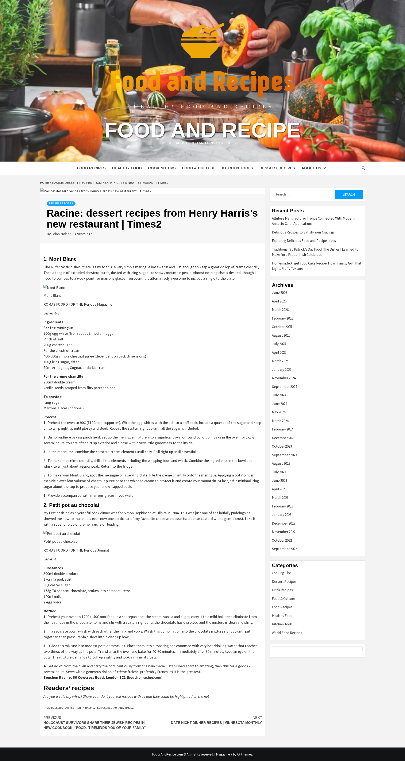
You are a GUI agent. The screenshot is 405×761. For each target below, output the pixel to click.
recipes (101, 708)
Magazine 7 (224, 754)
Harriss (69, 708)
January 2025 (282, 369)
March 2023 (280, 497)
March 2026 (280, 309)
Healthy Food (127, 168)
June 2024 (279, 403)
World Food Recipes (287, 632)
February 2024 (282, 429)
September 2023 (284, 455)
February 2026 (282, 318)
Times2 (129, 708)
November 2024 (284, 378)
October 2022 (282, 540)
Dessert (56, 708)
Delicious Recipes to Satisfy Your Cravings (303, 232)
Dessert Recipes (277, 168)
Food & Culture (199, 168)
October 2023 (282, 446)
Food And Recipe (202, 130)
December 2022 (283, 523)
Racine (89, 708)
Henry (80, 708)
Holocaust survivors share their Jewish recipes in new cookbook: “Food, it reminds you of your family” (94, 723)
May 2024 (278, 412)
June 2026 (279, 292)
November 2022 (284, 531)
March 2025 (280, 361)
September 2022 (284, 548)
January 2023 (282, 514)
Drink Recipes (282, 590)
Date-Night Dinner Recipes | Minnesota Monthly (216, 720)
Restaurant (115, 708)
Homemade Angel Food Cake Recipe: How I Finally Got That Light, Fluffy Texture (316, 266)
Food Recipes (91, 168)
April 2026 (279, 301)
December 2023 (283, 438)
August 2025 (281, 335)
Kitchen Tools (237, 168)
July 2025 (279, 343)
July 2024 (279, 395)
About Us (311, 168)
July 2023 (279, 472)
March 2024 (280, 420)
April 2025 (279, 352)
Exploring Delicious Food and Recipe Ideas (304, 240)
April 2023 (279, 489)
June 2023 (279, 480)
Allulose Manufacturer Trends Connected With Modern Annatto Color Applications (313, 221)
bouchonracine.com (144, 677)
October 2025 (282, 326)
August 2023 (281, 463)
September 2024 (284, 386)
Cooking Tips (162, 168)
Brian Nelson (61, 233)
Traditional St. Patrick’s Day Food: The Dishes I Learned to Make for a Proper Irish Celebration (315, 252)
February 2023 (282, 506)
